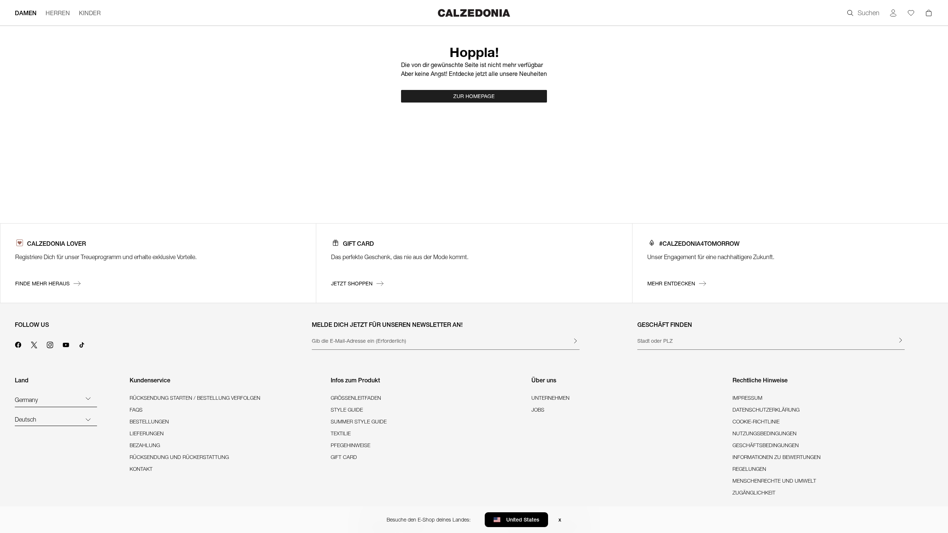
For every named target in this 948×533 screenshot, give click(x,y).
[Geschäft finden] (900, 340)
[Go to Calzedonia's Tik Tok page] (82, 343)
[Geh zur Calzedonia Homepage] (474, 13)
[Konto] (893, 13)
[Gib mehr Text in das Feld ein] (575, 340)
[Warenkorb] (928, 13)
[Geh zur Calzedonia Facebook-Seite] (18, 343)
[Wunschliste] (911, 13)
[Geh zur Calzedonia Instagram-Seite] (50, 343)
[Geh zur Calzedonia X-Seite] (34, 343)
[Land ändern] (88, 398)
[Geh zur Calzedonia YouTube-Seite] (66, 343)
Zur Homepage (474, 96)
